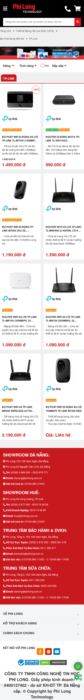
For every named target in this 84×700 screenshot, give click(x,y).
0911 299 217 (48, 548)
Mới (47, 65)
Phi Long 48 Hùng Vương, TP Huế (24, 499)
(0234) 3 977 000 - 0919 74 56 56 (29, 504)
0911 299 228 (36, 580)
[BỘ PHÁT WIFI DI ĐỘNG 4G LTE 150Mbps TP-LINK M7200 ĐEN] (64, 370)
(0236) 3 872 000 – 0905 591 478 (47, 542)
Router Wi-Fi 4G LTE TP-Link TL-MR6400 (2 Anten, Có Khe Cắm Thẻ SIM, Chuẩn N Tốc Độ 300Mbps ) (64, 232)
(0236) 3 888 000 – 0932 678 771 (29, 472)
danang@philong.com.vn (28, 478)
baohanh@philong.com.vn (28, 553)
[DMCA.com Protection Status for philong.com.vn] (53, 662)
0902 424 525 (48, 585)
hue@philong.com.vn (26, 515)
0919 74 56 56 (38, 510)
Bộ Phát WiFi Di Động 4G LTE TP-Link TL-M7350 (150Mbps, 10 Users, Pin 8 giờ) (20, 140)
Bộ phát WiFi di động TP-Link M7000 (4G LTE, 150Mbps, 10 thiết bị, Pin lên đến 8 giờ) (18, 232)
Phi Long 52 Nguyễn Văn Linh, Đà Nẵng (28, 466)
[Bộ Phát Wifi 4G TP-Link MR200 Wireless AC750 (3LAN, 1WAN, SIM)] (20, 370)
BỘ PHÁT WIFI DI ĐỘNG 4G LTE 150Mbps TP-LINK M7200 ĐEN (64, 408)
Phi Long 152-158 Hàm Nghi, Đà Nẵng (27, 461)
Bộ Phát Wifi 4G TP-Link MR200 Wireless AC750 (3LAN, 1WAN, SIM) (17, 410)
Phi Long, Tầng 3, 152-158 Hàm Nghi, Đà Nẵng (32, 536)
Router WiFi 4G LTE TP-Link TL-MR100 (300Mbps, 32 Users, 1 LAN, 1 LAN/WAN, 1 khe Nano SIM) (63, 322)
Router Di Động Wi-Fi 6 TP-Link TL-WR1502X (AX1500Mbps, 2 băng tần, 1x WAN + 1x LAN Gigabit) (63, 142)
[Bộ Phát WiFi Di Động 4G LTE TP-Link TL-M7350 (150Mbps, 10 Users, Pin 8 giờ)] (20, 100)
